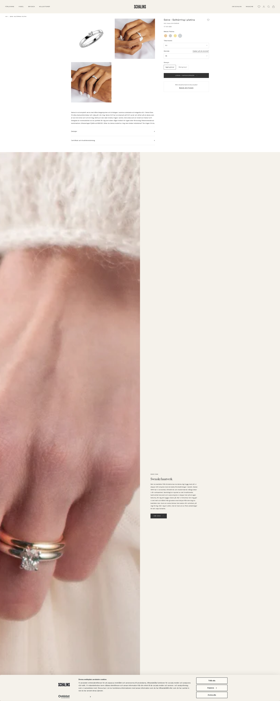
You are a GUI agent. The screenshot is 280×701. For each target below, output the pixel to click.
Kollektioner (44, 6)
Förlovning (9, 6)
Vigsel (21, 6)
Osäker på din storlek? (201, 51)
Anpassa (210, 688)
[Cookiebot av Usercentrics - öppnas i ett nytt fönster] (64, 696)
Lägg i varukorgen (184, 75)
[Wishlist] (259, 6)
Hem (6, 16)
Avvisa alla (212, 695)
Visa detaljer (83, 697)
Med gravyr (183, 67)
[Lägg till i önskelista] (208, 20)
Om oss (157, 516)
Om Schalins (237, 6)
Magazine (249, 6)
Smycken (31, 6)
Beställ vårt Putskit (186, 88)
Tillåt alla (211, 681)
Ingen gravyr (169, 67)
